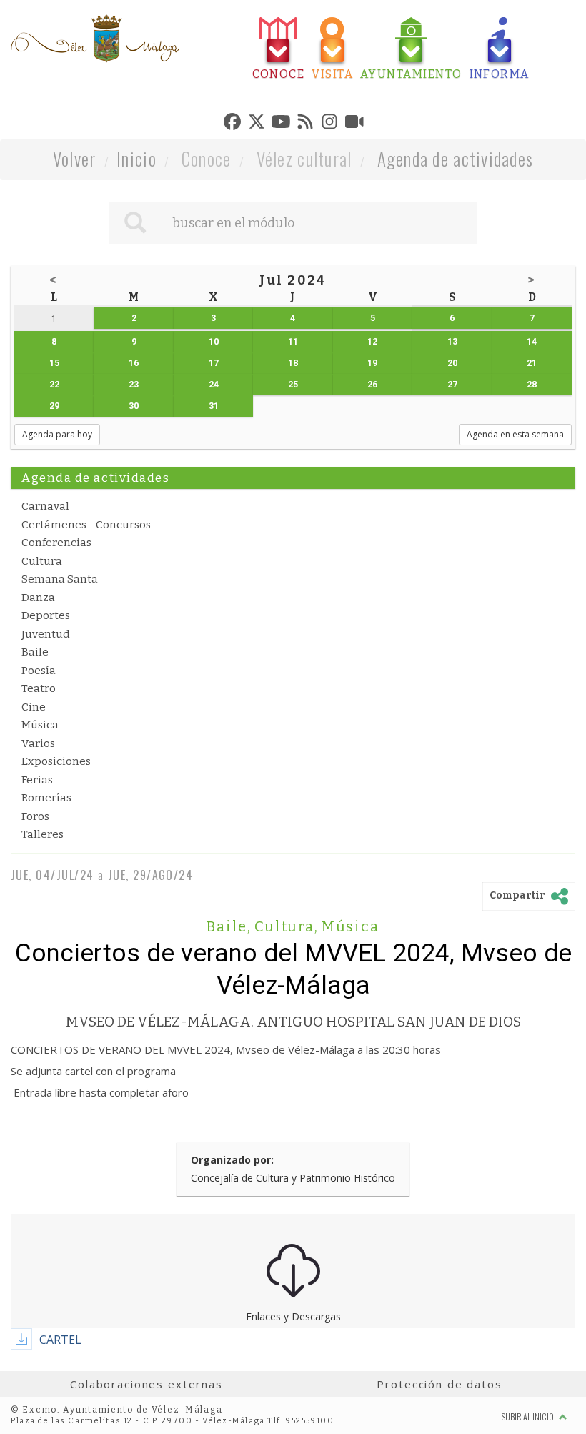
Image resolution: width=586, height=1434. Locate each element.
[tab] (279, 49)
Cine (33, 707)
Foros (35, 816)
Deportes (45, 615)
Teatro (38, 688)
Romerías (46, 797)
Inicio (136, 158)
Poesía (38, 670)
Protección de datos (439, 1384)
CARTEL (60, 1340)
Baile (35, 652)
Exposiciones (56, 761)
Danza (38, 597)
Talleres (42, 834)
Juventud (45, 634)
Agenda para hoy (57, 434)
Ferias (37, 779)
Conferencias (56, 542)
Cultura (41, 561)
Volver (74, 158)
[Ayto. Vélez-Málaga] (95, 38)
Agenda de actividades (455, 158)
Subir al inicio (528, 1416)
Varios (38, 743)
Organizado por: (232, 1160)
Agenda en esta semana (515, 434)
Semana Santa (59, 579)
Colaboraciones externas (146, 1384)
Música (40, 724)
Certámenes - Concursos (86, 524)
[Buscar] (135, 223)
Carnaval (45, 506)
